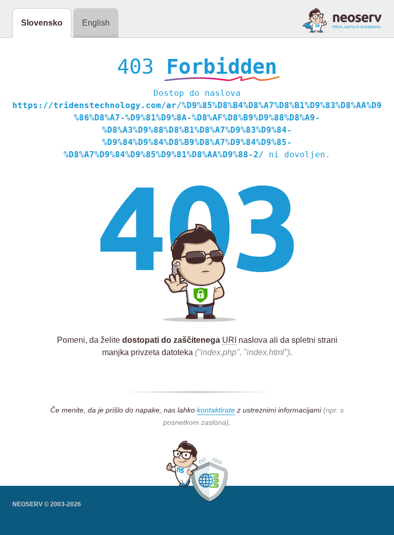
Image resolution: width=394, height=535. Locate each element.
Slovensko (42, 22)
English (96, 22)
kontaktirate (216, 410)
